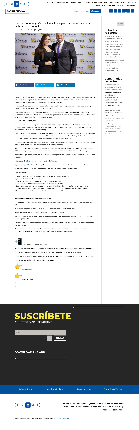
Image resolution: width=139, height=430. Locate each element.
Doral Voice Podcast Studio (125, 2)
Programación (62, 2)
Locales (46, 30)
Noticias (50, 2)
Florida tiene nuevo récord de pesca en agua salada (114, 118)
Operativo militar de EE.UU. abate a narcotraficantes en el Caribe (114, 62)
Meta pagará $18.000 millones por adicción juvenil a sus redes (112, 70)
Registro (120, 5)
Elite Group (31, 165)
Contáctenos (131, 5)
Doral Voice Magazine (94, 2)
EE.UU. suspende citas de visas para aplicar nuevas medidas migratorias (114, 46)
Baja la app (108, 2)
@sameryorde (27, 270)
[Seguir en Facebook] (111, 11)
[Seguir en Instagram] (119, 11)
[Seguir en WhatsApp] (132, 11)
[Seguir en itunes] (128, 11)
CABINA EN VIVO (16, 11)
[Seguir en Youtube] (124, 11)
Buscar (120, 24)
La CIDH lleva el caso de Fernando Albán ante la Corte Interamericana (113, 38)
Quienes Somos (76, 2)
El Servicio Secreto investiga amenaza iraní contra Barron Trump (113, 54)
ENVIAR (60, 338)
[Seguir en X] (115, 11)
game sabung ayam (112, 85)
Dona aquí (111, 5)
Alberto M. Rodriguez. (61, 418)
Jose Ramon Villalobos (26, 30)
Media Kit (99, 5)
